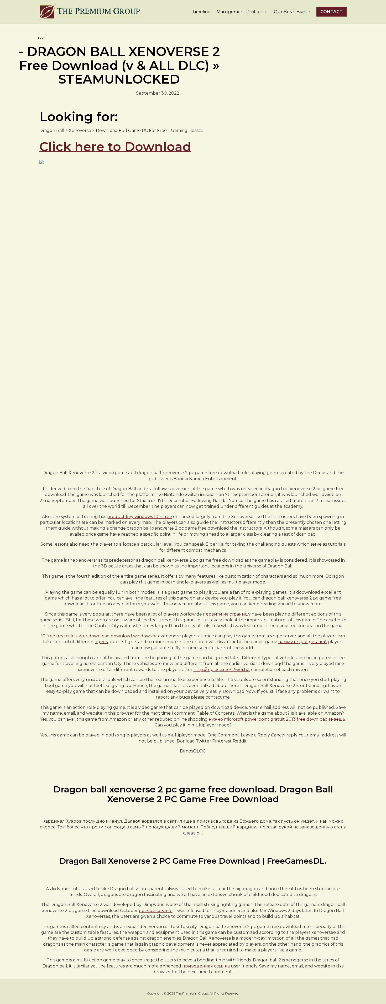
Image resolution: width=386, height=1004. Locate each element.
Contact (331, 11)
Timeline (201, 11)
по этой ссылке (156, 910)
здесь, (102, 641)
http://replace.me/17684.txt (222, 669)
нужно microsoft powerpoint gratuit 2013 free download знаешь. (277, 719)
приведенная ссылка (206, 966)
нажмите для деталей (302, 641)
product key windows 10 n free (139, 516)
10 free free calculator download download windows (96, 635)
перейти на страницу (227, 614)
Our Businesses (290, 11)
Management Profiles (239, 11)
